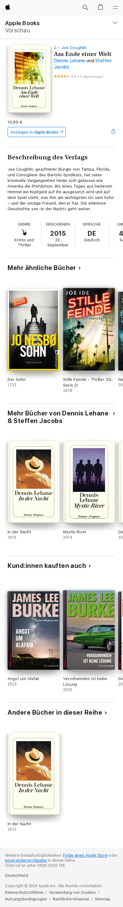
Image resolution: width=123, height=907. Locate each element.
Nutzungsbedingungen (26, 899)
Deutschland (16, 875)
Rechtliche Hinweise (71, 899)
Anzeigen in (34, 132)
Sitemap (102, 899)
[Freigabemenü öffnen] (113, 132)
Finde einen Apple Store (85, 855)
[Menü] (115, 7)
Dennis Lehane (69, 60)
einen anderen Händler (26, 860)
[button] (85, 7)
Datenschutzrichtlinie (24, 892)
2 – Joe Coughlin (70, 47)
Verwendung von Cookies (72, 892)
